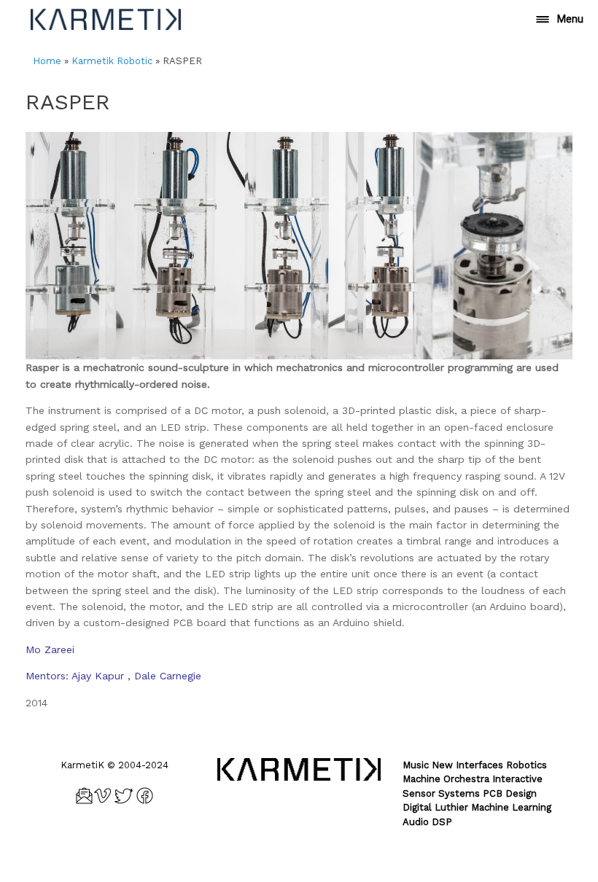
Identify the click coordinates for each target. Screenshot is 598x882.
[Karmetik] (106, 19)
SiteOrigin (321, 853)
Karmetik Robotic (111, 60)
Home (47, 60)
